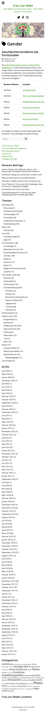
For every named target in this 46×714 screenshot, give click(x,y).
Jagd (5, 240)
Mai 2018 (5, 565)
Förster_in (5, 678)
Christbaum (5, 670)
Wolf (12, 691)
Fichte (4, 673)
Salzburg (7, 332)
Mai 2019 (5, 527)
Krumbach (24, 680)
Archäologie (9, 246)
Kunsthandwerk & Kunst (14, 252)
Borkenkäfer (5, 667)
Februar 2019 (7, 536)
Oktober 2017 (7, 587)
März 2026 (6, 374)
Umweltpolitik (29, 689)
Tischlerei (9, 306)
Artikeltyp (6, 205)
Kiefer (33, 678)
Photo (38, 683)
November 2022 (8, 431)
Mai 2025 (5, 390)
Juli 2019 (5, 520)
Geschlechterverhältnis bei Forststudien (20, 53)
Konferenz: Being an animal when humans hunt (22, 174)
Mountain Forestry (30, 119)
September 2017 (9, 590)
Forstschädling (29, 675)
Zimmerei (9, 310)
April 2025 (6, 393)
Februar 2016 (7, 619)
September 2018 (9, 552)
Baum (4, 227)
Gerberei (7, 278)
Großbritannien (14, 678)
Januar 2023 (7, 428)
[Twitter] (19, 17)
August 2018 (7, 555)
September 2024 (9, 403)
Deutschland (15, 669)
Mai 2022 (5, 444)
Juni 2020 (5, 485)
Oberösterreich (10, 329)
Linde (3, 683)
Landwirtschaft (35, 680)
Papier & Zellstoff (12, 300)
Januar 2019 (7, 539)
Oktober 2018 (7, 549)
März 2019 (6, 533)
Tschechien (21, 689)
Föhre (37, 675)
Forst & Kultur (8, 243)
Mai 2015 (5, 641)
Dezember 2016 (8, 600)
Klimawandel (14, 679)
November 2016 (8, 603)
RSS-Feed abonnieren (11, 151)
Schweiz (29, 686)
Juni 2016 (5, 609)
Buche (12, 667)
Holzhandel (8, 281)
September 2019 (9, 514)
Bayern (30, 664)
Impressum (6, 153)
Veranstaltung (10, 224)
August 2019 (7, 517)
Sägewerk (9, 303)
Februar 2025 (7, 396)
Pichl (4, 686)
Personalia (8, 208)
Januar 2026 (7, 377)
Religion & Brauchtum (13, 268)
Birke (34, 664)
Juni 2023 (5, 415)
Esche (29, 670)
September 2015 (9, 632)
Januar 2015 (7, 654)
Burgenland (9, 319)
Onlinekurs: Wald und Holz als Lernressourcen (21, 181)
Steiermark (8, 335)
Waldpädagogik (11, 357)
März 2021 (6, 469)
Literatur (7, 255)
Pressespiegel (9, 214)
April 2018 (6, 568)
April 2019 (6, 530)
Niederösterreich (11, 325)
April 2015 (6, 644)
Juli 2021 (5, 460)
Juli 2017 (5, 594)
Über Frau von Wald (10, 145)
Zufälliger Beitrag (9, 159)
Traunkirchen (13, 689)
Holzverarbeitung (11, 287)
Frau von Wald (23, 6)
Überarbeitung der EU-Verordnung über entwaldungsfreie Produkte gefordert (19, 193)
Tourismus (5, 689)
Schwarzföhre (22, 686)
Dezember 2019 (8, 504)
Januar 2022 (7, 450)
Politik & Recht (8, 313)
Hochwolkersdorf (25, 678)
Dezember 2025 (8, 380)
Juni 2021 (5, 463)
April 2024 (6, 406)
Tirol (6, 338)
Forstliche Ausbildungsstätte (13, 674)
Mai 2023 (5, 418)
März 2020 (6, 495)
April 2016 (6, 616)
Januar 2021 (7, 476)
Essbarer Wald (10, 348)
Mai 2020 (5, 489)
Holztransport (10, 284)
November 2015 (8, 629)
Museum (7, 262)
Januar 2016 (7, 622)
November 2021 (8, 454)
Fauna (36, 669)
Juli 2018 (5, 559)
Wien (6, 341)
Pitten (8, 686)
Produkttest (9, 217)
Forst (4, 233)
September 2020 (9, 479)
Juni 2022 (5, 441)
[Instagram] (27, 17)
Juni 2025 (5, 387)
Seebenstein (36, 686)
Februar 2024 (7, 409)
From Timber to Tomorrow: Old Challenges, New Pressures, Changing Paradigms (22, 185)
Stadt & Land (7, 316)
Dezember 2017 (8, 581)
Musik (6, 265)
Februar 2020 (7, 498)
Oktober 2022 (7, 434)
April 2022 (6, 447)
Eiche (24, 669)
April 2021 (6, 466)
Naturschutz (29, 683)
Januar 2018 (7, 578)
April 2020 (6, 492)
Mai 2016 (5, 613)
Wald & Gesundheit (11, 351)
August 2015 (7, 635)
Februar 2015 (7, 651)
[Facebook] (23, 17)
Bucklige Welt (21, 666)
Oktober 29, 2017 (10, 59)
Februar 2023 (7, 425)
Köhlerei (8, 294)
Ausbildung (7, 664)
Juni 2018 (5, 562)
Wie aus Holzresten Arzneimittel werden (18, 178)
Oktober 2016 (7, 606)
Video (36, 688)
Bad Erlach (16, 664)
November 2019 (8, 508)
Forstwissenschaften (31, 107)
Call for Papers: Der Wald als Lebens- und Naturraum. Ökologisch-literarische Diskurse (20, 170)
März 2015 (6, 648)
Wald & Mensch (10, 354)
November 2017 (8, 584)
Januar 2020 (7, 501)
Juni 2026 (5, 371)
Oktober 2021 (7, 457)
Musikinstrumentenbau (15, 297)
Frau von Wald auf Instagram (14, 148)
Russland (14, 686)
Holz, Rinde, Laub (9, 275)
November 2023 (8, 412)
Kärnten (7, 322)
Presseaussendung (12, 211)
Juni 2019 (5, 524)
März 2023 (6, 422)
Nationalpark (20, 683)
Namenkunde (10, 683)
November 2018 (8, 546)
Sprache (7, 271)
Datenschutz (7, 156)
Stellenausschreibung (13, 221)
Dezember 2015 (8, 625)
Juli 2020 (5, 482)
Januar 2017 (7, 597)
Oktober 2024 (7, 399)
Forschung (10, 673)
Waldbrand (6, 691)
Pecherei (7, 230)
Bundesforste (34, 667)
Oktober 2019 (7, 511)
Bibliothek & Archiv (11, 249)
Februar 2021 (7, 473)
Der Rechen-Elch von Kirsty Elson (15, 189)
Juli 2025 (5, 383)
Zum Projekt (7, 361)
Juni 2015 (5, 638)
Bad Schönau (23, 664)
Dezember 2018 (8, 543)
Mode (6, 259)
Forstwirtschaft (9, 61)
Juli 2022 (5, 438)
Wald (4, 345)
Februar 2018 (7, 574)
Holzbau (8, 291)
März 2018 (6, 571)
